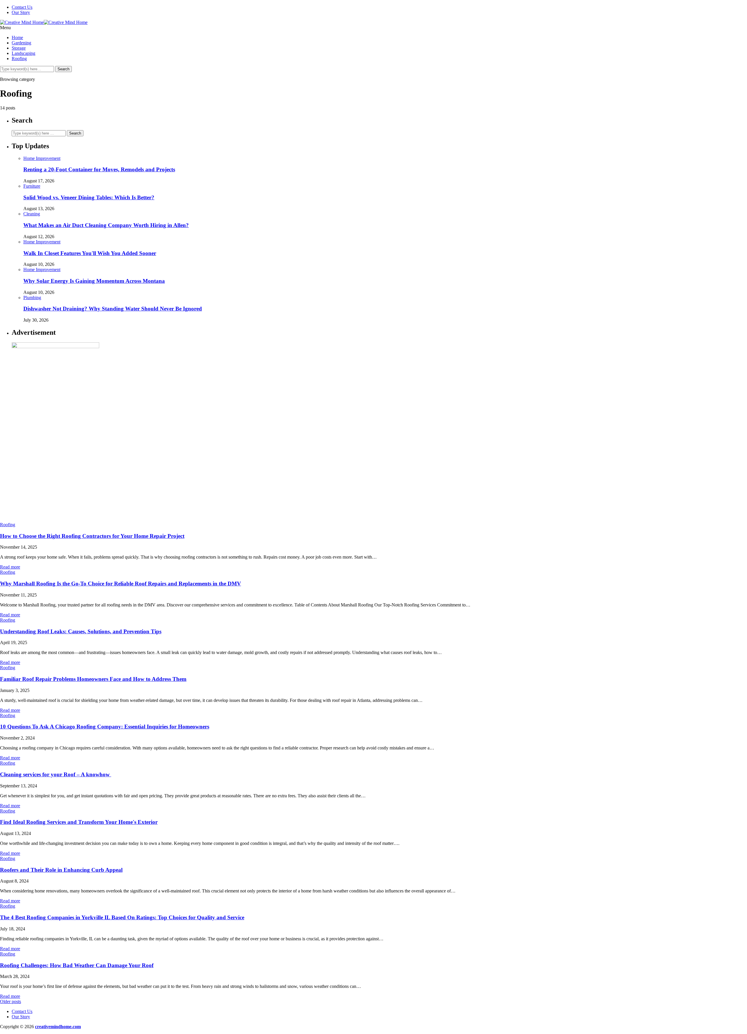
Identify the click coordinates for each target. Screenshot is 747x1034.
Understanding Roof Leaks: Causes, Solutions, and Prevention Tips (80, 631)
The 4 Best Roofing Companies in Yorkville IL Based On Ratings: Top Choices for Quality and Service (122, 917)
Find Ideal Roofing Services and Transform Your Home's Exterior (79, 822)
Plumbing (32, 297)
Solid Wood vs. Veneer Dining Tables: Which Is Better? (88, 197)
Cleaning (31, 213)
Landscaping (23, 53)
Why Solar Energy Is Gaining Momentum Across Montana (94, 281)
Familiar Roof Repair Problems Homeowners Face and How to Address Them (93, 679)
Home (17, 37)
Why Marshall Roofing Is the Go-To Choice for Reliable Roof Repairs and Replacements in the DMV (120, 583)
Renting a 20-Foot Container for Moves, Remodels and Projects (99, 169)
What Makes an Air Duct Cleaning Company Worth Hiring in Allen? (106, 225)
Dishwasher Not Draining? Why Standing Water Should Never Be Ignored (112, 309)
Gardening (21, 42)
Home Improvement (41, 158)
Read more (10, 566)
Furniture (31, 186)
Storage (19, 48)
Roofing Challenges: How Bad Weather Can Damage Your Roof (76, 965)
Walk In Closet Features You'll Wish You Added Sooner (89, 253)
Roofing (19, 58)
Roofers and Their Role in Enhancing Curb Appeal (61, 870)
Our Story (21, 12)
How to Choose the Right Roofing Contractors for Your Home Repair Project (92, 536)
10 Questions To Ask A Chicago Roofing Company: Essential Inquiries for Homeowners (104, 726)
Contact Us (22, 7)
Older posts (10, 1001)
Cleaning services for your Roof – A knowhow (55, 774)
